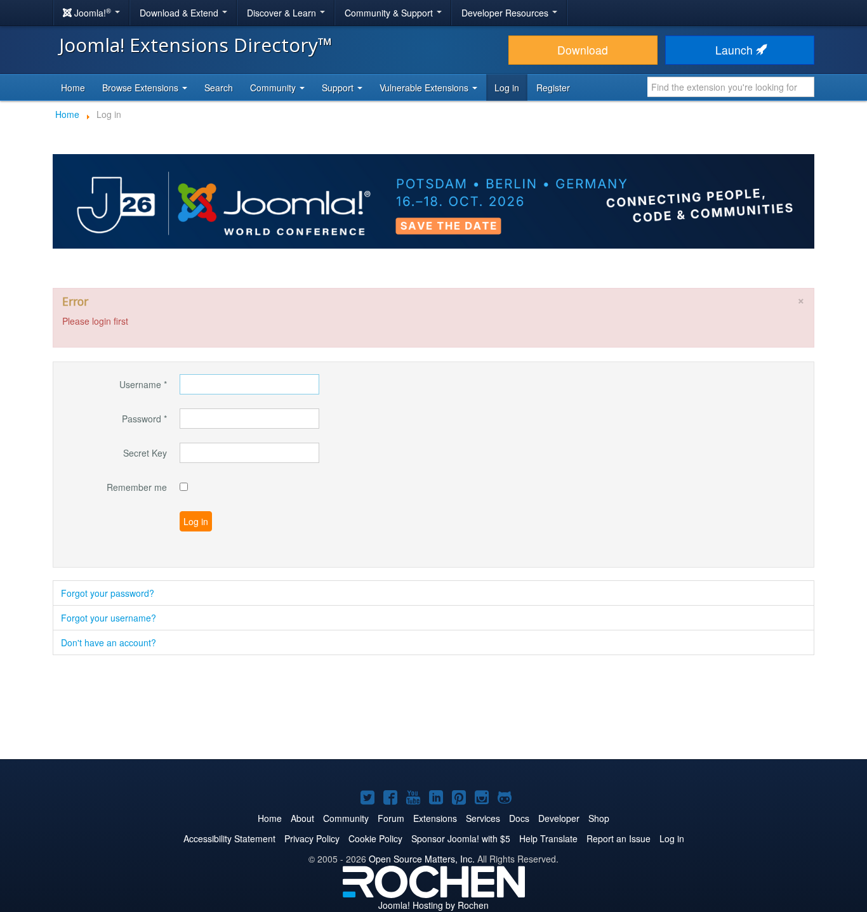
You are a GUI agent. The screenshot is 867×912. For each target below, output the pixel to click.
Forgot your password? (107, 593)
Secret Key (145, 452)
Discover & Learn (283, 12)
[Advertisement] (433, 708)
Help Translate (548, 838)
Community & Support (390, 12)
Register (553, 87)
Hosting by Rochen (433, 905)
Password (144, 418)
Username (143, 384)
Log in (506, 87)
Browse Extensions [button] (141, 87)
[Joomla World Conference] (433, 199)
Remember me (137, 487)
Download (582, 50)
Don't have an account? (108, 642)
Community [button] (274, 87)
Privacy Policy (312, 838)
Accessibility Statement (229, 838)
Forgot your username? (108, 617)
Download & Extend (180, 12)
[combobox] (730, 87)
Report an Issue (618, 838)
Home (73, 87)
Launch (735, 50)
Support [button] (339, 87)
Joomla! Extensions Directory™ (196, 45)
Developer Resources (506, 12)
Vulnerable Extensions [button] (425, 87)
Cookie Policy (375, 838)
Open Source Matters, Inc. (422, 858)
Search (218, 87)
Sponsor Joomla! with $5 (460, 838)
